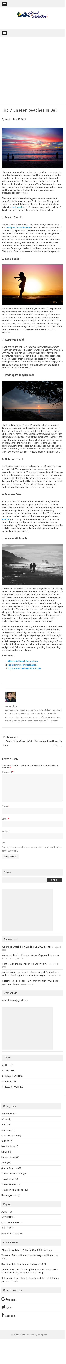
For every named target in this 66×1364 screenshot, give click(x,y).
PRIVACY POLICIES (12, 1086)
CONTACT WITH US (13, 1076)
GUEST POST (9, 1081)
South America (9, 1168)
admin (8, 119)
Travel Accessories (12, 1173)
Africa (4, 1119)
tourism (6, 519)
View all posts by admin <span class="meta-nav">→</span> (31, 721)
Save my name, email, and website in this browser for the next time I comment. (31, 849)
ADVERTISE (8, 1070)
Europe (5, 1151)
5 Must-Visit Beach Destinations (23, 661)
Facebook (9, 1315)
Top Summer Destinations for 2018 (24, 668)
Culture (5, 1141)
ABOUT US (8, 1065)
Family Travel (8, 1157)
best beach (16, 207)
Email (5, 819)
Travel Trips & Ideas (12, 1189)
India (4, 1162)
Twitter (10, 1307)
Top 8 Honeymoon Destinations (22, 665)
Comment (7, 772)
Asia (3, 1124)
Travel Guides (8, 1184)
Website (6, 831)
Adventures (7, 1113)
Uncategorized (9, 1195)
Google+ (12, 1299)
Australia (6, 1130)
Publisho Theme (18, 1334)
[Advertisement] (32, 70)
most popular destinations (18, 227)
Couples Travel (9, 1135)
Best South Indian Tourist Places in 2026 (24, 964)
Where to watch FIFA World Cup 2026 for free (27, 946)
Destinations (8, 1146)
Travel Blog (7, 1179)
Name (5, 806)
